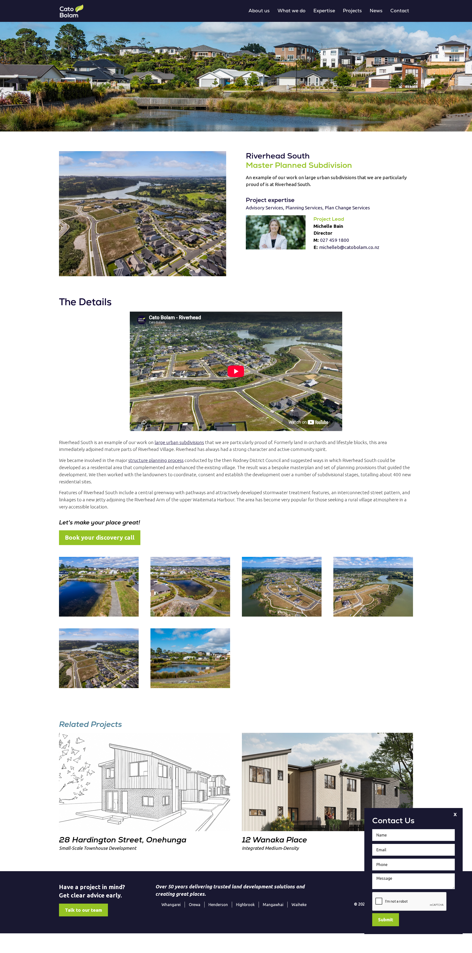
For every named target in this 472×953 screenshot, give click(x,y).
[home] (71, 11)
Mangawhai (273, 904)
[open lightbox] (142, 213)
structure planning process (156, 460)
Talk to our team (83, 910)
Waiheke (299, 904)
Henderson (218, 904)
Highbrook (245, 904)
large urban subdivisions (179, 442)
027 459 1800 (334, 240)
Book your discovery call (99, 537)
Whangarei (171, 904)
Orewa (194, 904)
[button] (259, 10)
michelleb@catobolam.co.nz (349, 247)
